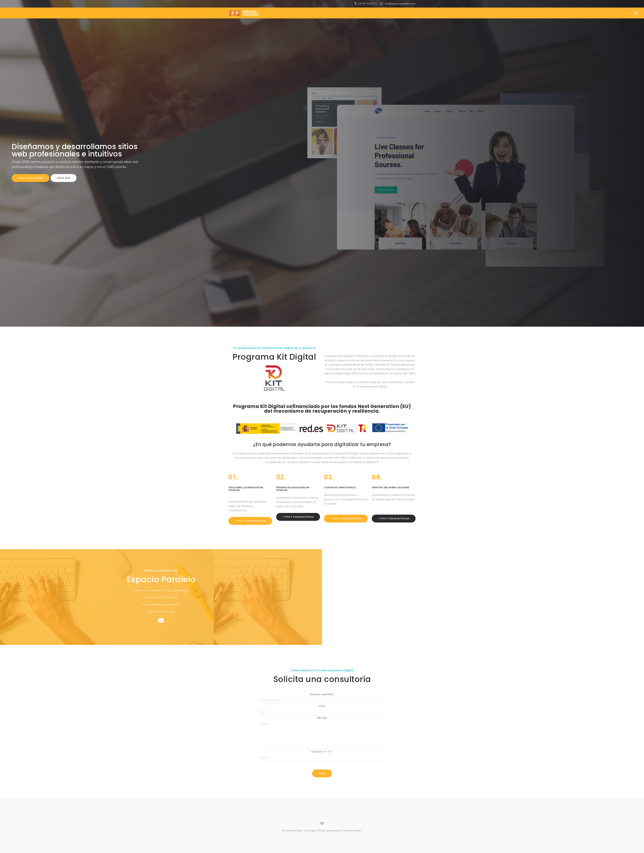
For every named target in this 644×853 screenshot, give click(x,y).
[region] (322, 163)
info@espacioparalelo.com (400, 3)
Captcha (316, 751)
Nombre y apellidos (322, 694)
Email (322, 706)
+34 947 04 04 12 (367, 3)
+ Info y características (250, 520)
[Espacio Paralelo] (245, 13)
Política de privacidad (329, 830)
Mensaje (322, 717)
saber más (63, 178)
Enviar (322, 773)
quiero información (30, 178)
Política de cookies (351, 830)
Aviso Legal (310, 830)
